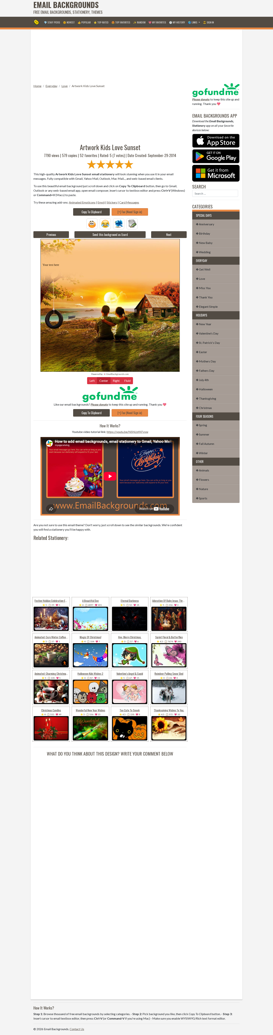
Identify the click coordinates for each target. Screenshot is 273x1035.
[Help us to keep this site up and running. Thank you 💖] (216, 89)
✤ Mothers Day (206, 361)
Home (37, 86)
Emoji (101, 202)
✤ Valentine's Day (207, 333)
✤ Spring (201, 425)
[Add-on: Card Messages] (132, 223)
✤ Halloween (204, 389)
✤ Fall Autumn (205, 443)
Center (103, 380)
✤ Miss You (203, 288)
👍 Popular (84, 22)
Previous (51, 234)
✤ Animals (202, 470)
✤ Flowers (202, 479)
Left (92, 380)
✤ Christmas (204, 407)
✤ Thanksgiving (206, 398)
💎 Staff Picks (52, 22)
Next (168, 234)
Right (116, 380)
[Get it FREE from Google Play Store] (216, 156)
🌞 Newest (69, 22)
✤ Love (200, 278)
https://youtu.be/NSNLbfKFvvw (127, 431)
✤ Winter (202, 453)
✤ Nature (202, 489)
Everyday (51, 86)
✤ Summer (202, 434)
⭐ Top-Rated (101, 22)
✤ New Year (203, 324)
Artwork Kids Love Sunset (88, 86)
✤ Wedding (203, 252)
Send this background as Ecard (110, 234)
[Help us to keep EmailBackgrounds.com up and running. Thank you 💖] (110, 394)
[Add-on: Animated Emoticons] (92, 223)
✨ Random (139, 22)
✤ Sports (201, 498)
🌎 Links (193, 22)
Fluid (127, 380)
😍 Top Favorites (120, 22)
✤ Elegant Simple (207, 306)
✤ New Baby (204, 242)
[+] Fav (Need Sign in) (130, 212)
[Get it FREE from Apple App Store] (216, 140)
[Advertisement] (172, 8)
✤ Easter (201, 352)
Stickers (112, 202)
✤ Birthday (203, 233)
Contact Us (77, 1029)
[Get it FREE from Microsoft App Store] (216, 173)
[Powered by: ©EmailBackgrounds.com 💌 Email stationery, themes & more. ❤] (110, 249)
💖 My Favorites (157, 22)
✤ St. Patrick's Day (208, 342)
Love (64, 86)
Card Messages (129, 202)
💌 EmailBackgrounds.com (116, 374)
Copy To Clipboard (92, 212)
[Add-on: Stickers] (118, 223)
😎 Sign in (208, 22)
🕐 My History (177, 22)
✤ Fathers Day (205, 370)
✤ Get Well (203, 269)
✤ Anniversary (205, 224)
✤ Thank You (204, 297)
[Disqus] (110, 803)
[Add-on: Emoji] (105, 223)
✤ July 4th (202, 380)
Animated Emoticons (82, 202)
